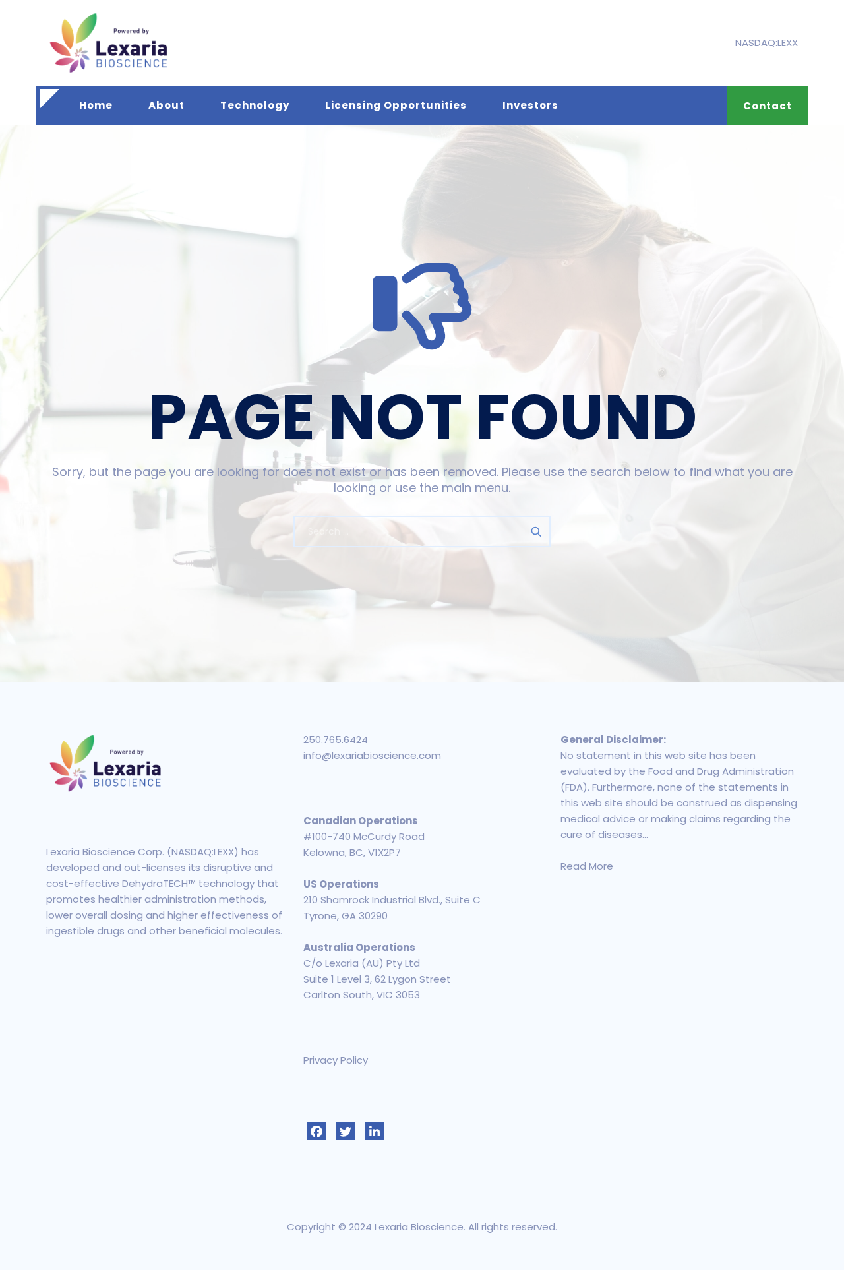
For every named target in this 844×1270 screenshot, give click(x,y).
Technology (254, 105)
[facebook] (316, 1131)
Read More (586, 866)
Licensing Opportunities (396, 105)
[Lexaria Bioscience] (108, 43)
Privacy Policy (335, 1060)
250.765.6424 (335, 739)
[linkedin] (374, 1131)
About (166, 105)
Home (96, 105)
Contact (767, 106)
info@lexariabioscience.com (372, 755)
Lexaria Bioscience (419, 1227)
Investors (530, 105)
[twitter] (345, 1131)
